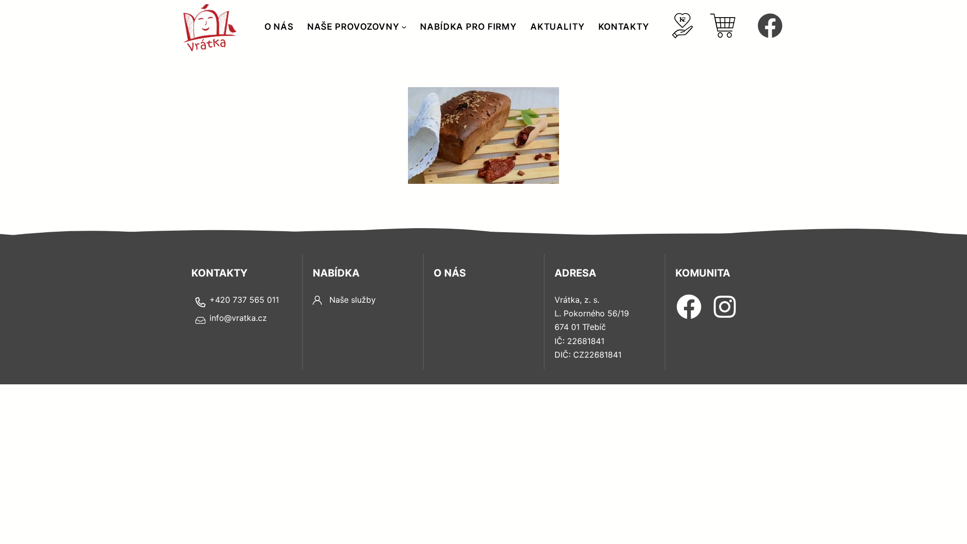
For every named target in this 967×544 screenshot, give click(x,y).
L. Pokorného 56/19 (592, 313)
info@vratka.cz (238, 318)
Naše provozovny (353, 26)
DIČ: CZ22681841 (588, 355)
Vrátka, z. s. (577, 300)
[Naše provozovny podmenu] (403, 26)
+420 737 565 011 (244, 300)
